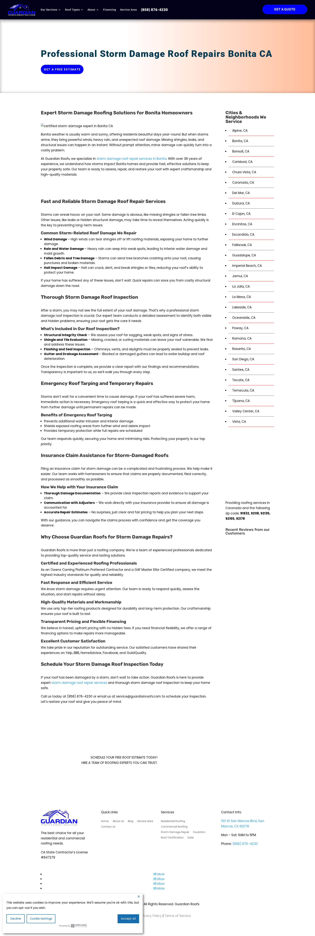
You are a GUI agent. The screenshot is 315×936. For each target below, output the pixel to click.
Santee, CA (240, 369)
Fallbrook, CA (242, 245)
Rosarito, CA (241, 349)
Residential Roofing (173, 821)
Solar (191, 837)
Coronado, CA (243, 182)
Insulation (199, 832)
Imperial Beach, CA (247, 265)
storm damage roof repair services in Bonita (132, 158)
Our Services (49, 9)
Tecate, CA (240, 380)
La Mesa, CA (241, 297)
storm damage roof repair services (79, 683)
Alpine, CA (240, 130)
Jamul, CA (240, 276)
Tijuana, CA (241, 401)
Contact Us (108, 826)
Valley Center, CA (245, 411)
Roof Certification (172, 837)
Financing (109, 9)
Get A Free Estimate (135, 770)
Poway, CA (240, 328)
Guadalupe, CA (244, 255)
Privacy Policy (150, 916)
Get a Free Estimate (126, 188)
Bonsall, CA (240, 151)
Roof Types (72, 9)
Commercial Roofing (174, 826)
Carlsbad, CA (242, 162)
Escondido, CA (243, 234)
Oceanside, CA (243, 317)
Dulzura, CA (241, 203)
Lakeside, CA (242, 307)
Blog (130, 821)
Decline (15, 918)
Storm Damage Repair (175, 832)
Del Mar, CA (241, 193)
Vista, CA (239, 421)
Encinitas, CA (242, 224)
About (91, 9)
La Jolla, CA (241, 286)
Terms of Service (177, 916)
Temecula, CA (243, 390)
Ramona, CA (242, 338)
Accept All (128, 918)
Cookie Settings (41, 918)
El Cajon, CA (241, 214)
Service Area (128, 9)
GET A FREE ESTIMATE (62, 69)
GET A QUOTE (284, 9)
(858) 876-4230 (245, 844)
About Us (118, 821)
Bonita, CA (240, 141)
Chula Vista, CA (244, 172)
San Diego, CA (243, 359)
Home (105, 821)
